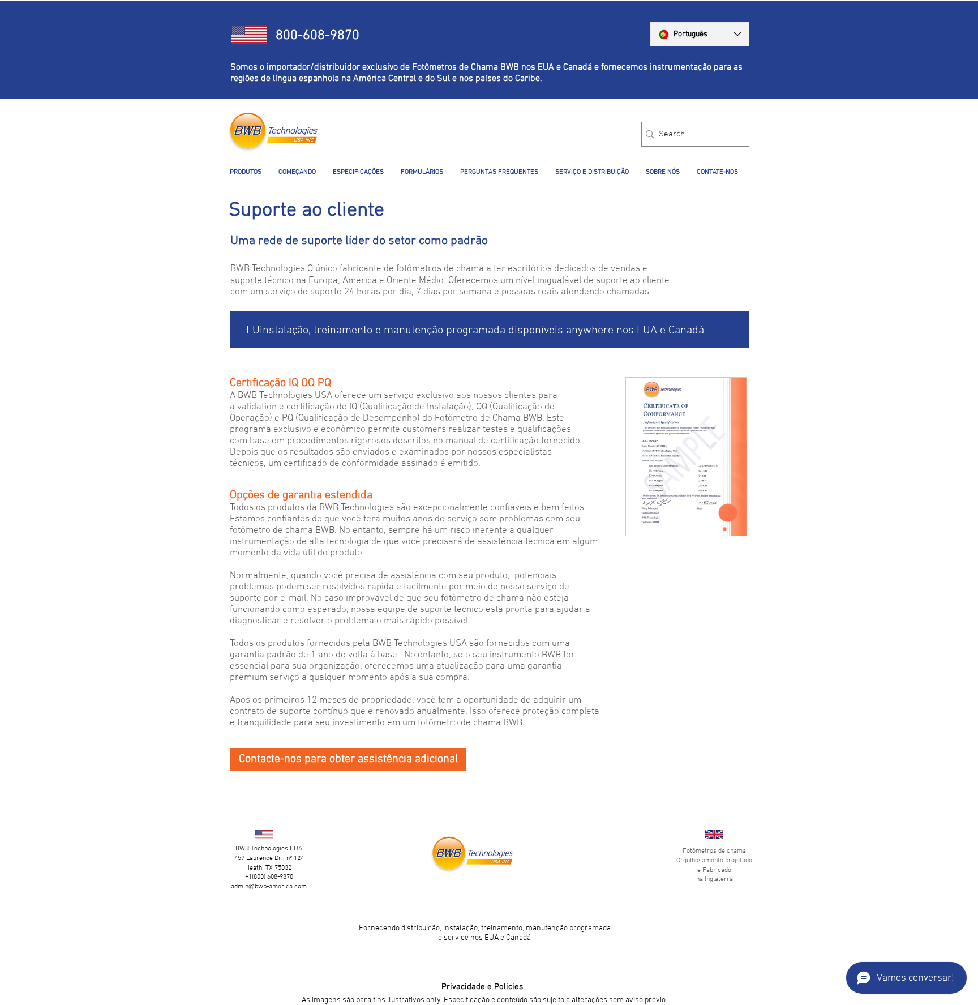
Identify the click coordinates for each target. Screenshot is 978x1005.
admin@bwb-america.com (269, 887)
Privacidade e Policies (482, 987)
